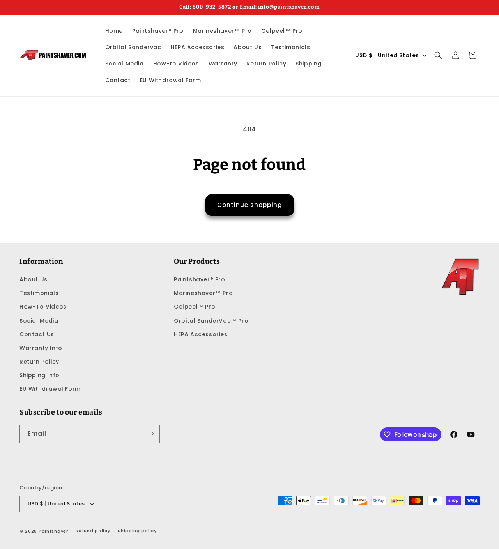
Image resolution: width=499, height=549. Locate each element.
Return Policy (39, 361)
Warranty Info (40, 348)
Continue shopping (249, 205)
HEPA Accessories (201, 334)
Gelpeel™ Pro (194, 307)
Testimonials (38, 293)
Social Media (38, 321)
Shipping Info (39, 375)
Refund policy (93, 531)
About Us (33, 279)
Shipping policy (137, 531)
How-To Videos (43, 307)
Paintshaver (53, 531)
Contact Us (36, 334)
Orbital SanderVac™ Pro (211, 321)
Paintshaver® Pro (199, 279)
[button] (438, 55)
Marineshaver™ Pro (203, 293)
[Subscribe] (150, 434)
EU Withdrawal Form (50, 389)
